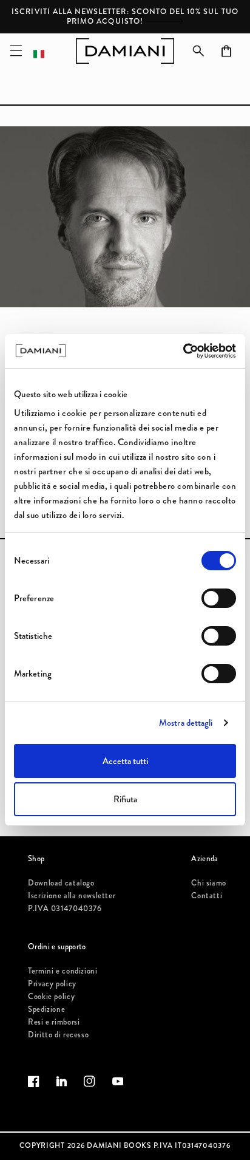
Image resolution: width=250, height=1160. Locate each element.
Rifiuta (125, 799)
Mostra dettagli (186, 722)
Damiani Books (119, 1145)
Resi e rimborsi (53, 1022)
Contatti (206, 895)
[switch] (218, 598)
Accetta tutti (125, 761)
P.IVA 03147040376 (65, 908)
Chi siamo (208, 883)
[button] (16, 51)
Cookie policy (51, 996)
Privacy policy (52, 983)
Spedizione (46, 1009)
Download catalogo (61, 883)
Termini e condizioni (63, 971)
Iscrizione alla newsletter (71, 895)
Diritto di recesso (58, 1034)
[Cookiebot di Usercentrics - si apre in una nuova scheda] (183, 351)
